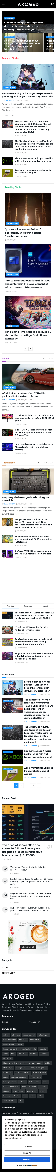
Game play (22, 1054)
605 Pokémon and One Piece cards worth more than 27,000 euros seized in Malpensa (33, 539)
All (44, 358)
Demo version (8, 1044)
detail (20, 1044)
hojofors (33, 1054)
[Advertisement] (28, 581)
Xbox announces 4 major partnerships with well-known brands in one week (34, 159)
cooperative (34, 1039)
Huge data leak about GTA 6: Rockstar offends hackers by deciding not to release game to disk (34, 656)
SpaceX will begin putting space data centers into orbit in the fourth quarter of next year (23, 26)
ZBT (20, 1101)
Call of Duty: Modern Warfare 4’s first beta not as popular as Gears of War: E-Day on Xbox (33, 432)
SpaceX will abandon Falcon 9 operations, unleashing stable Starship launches (23, 233)
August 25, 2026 (22, 100)
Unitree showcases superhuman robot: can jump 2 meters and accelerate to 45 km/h (30, 909)
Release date (34, 1082)
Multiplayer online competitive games (31, 1068)
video (40, 1096)
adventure (16, 1035)
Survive (17, 1096)
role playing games (11, 1086)
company (22, 1039)
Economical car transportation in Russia (19, 1049)
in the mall (7, 1058)
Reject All (27, 1153)
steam (43, 1091)
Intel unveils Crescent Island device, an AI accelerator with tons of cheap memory (34, 447)
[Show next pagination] (39, 785)
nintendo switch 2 (22, 1072)
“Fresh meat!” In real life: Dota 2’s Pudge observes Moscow (31, 628)
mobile (47, 1063)
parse (5, 1077)
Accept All (27, 1159)
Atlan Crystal (44, 1035)
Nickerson (7, 1072)
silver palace (18, 1091)
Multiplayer (8, 1068)
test (24, 1096)
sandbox (43, 1086)
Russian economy (29, 1086)
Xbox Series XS (9, 1101)
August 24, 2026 (21, 424)
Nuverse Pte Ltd (39, 1072)
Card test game (9, 1039)
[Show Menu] (3, 4)
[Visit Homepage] (28, 4)
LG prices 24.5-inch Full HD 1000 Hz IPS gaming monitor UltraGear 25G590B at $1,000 (34, 418)
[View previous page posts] (26, 349)
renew (45, 1082)
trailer (32, 1096)
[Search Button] (52, 4)
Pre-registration (9, 1082)
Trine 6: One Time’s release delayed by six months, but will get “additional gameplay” (28, 335)
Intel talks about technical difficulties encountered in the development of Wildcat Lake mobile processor (27, 284)
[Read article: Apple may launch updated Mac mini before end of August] (7, 173)
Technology (9, 18)
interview (43, 1054)
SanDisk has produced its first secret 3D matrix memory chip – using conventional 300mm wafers (33, 642)
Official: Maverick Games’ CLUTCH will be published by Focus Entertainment (24, 395)
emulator (43, 1049)
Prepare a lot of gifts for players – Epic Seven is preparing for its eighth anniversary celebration (27, 95)
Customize (27, 1146)
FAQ (12, 1054)
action (5, 1035)
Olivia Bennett (9, 100)
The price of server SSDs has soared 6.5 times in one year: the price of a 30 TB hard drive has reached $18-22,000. (34, 615)
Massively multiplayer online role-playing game (22, 1063)
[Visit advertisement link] (28, 937)
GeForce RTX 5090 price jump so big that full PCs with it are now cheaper (33, 552)
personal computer (19, 1077)
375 (32, 785)
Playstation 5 (35, 1077)
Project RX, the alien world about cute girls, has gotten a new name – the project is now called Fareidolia (22, 44)
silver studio (32, 1091)
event (5, 1054)
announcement (29, 1035)
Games (50, 358)
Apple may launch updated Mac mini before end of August (33, 171)
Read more (10, 115)
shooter (6, 1091)
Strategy (6, 1096)
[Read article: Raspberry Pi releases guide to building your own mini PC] (28, 482)
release (23, 1082)
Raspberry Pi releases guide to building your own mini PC (25, 499)
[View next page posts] (30, 349)
